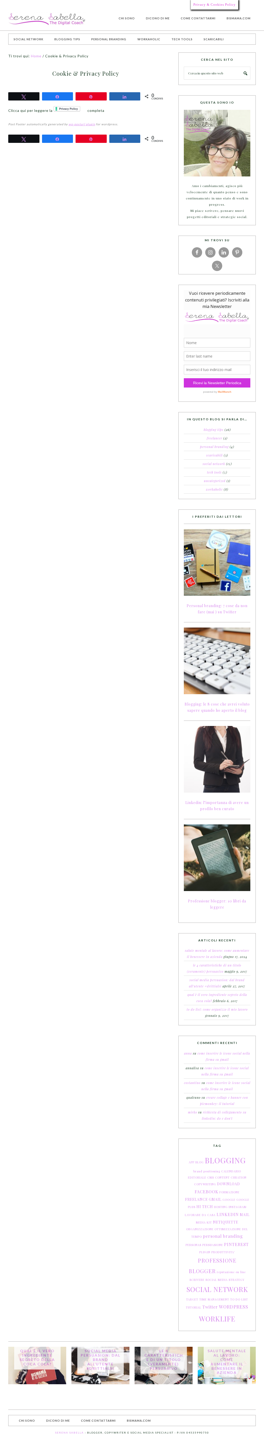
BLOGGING (225, 1160)
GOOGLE (228, 1200)
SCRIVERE (196, 1280)
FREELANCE (196, 1199)
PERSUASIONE (212, 1245)
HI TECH (204, 1206)
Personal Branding (214, 447)
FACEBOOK (206, 1191)
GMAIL (215, 1199)
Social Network (214, 464)
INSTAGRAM (237, 1207)
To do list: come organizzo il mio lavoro (217, 1009)
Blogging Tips (214, 430)
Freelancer (214, 438)
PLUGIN (204, 1252)
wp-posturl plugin (82, 124)
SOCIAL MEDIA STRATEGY (225, 1280)
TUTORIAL (193, 1307)
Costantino (192, 1083)
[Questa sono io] (217, 143)
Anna (188, 1053)
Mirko (192, 1112)
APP (191, 1162)
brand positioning (206, 1171)
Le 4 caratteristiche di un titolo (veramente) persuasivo (163, 1359)
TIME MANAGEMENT (214, 1299)
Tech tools (214, 472)
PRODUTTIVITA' (223, 1252)
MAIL (245, 1214)
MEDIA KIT (204, 1222)
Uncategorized (215, 481)
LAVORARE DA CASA (200, 1215)
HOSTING (221, 1207)
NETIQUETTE (225, 1222)
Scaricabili (214, 455)
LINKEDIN (228, 1214)
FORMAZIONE (229, 1192)
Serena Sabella (47, 19)
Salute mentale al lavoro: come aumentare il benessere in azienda (227, 1362)
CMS (210, 1177)
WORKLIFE (217, 1318)
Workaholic (214, 489)
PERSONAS (193, 1245)
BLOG (199, 1162)
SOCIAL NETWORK (217, 1289)
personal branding (223, 1236)
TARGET (192, 1299)
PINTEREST (236, 1244)
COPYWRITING (205, 1184)
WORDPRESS (233, 1307)
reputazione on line (231, 1272)
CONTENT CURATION (230, 1177)
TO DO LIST (239, 1299)
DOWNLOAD (228, 1183)
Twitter (210, 1307)
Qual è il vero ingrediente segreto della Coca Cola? (37, 1357)
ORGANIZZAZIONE (199, 1229)
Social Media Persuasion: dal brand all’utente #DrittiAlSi (100, 1359)
